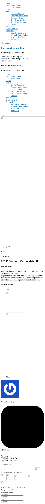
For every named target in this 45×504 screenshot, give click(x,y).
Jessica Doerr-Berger (8, 402)
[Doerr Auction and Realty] (5, 43)
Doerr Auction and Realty (13, 48)
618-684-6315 (6, 61)
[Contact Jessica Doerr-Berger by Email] (22, 448)
